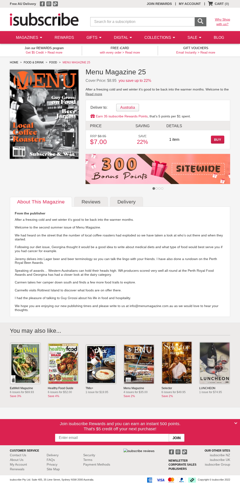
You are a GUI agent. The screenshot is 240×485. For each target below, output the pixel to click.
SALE (193, 38)
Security (89, 455)
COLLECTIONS (158, 38)
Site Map (53, 469)
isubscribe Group (217, 464)
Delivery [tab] (126, 201)
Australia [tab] (127, 107)
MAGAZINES (27, 38)
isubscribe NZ (220, 455)
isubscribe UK (220, 460)
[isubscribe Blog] (55, 3)
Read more (55, 52)
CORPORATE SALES (182, 464)
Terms (87, 460)
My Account (18, 464)
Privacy (52, 464)
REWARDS (64, 38)
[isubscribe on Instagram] (49, 3)
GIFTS (92, 38)
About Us (16, 460)
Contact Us (18, 455)
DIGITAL (121, 38)
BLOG (219, 38)
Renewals (17, 469)
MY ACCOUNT (190, 4)
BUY (217, 139)
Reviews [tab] (91, 201)
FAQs (51, 460)
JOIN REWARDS (159, 4)
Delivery (53, 455)
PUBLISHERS (178, 469)
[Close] (236, 423)
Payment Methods (96, 464)
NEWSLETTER (178, 460)
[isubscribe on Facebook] (42, 3)
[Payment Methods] (170, 479)
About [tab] (41, 201)
